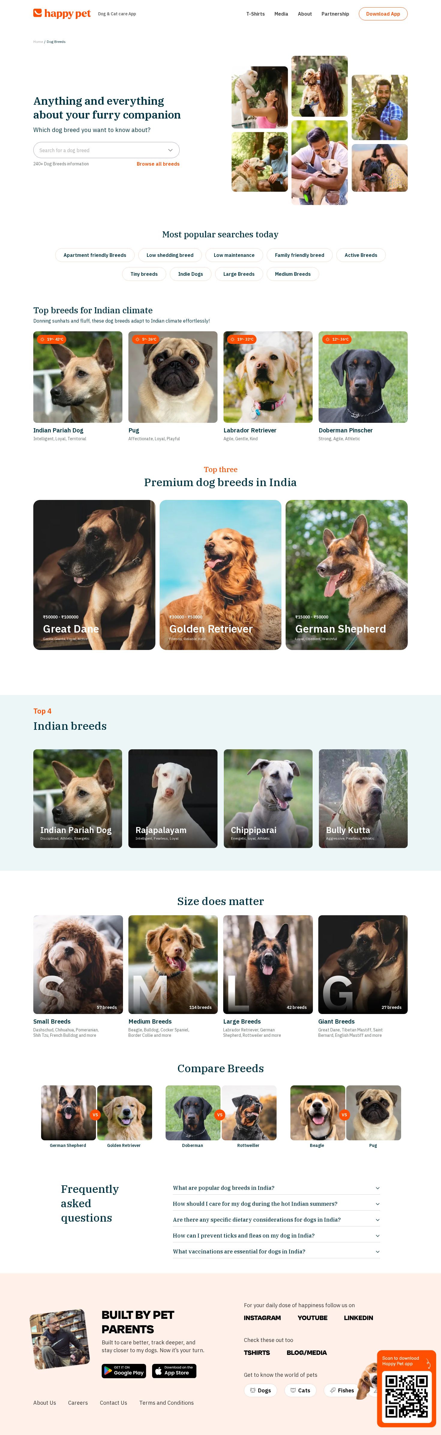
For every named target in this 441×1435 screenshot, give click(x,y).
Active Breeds (361, 255)
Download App (383, 14)
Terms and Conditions (166, 1403)
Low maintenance (234, 255)
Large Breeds (239, 274)
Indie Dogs (190, 274)
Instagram (262, 1318)
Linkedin (358, 1318)
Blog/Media (307, 1353)
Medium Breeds (293, 274)
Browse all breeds (158, 164)
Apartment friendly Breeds (95, 255)
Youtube (313, 1318)
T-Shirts (255, 14)
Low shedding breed (170, 255)
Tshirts (257, 1353)
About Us (44, 1403)
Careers (78, 1403)
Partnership (335, 14)
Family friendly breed (299, 255)
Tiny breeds (144, 274)
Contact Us (113, 1403)
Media (281, 14)
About (305, 14)
